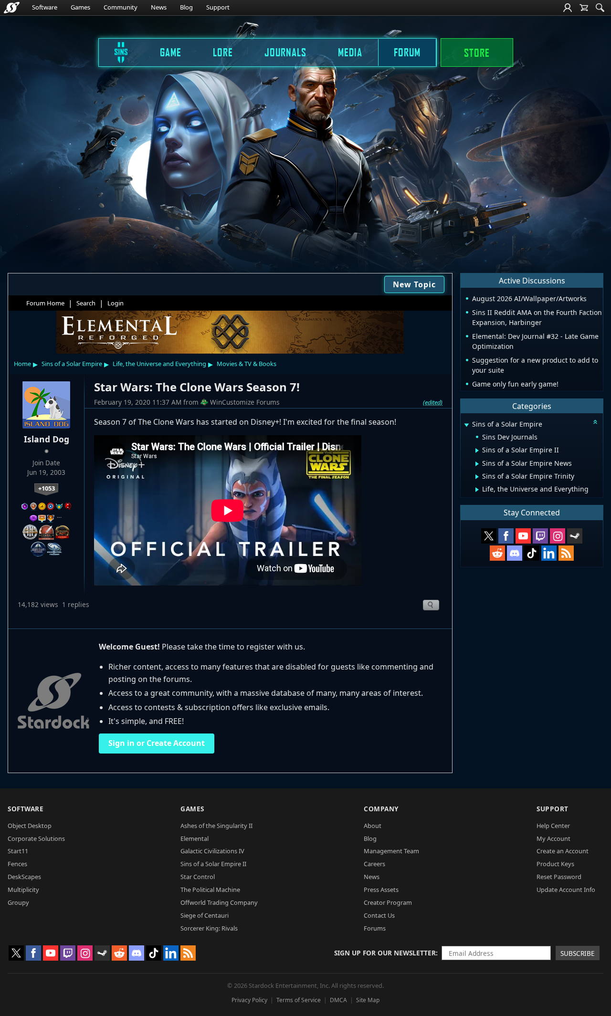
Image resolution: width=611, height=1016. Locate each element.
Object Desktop (30, 825)
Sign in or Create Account (156, 743)
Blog (186, 7)
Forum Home (45, 303)
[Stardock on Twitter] (488, 536)
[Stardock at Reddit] (497, 553)
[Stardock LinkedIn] (549, 553)
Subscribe (577, 953)
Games (80, 7)
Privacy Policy (249, 1000)
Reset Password (559, 876)
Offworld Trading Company (219, 902)
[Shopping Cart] (584, 7)
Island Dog (46, 439)
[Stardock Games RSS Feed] (566, 553)
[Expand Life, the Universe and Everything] (477, 489)
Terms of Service (298, 1000)
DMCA (338, 1000)
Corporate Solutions (36, 838)
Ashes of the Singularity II (216, 825)
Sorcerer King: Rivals (209, 928)
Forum (407, 52)
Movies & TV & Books (246, 363)
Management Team (391, 851)
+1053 (46, 488)
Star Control (197, 876)
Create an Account (563, 851)
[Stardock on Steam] (574, 536)
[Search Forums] (600, 7)
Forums (375, 928)
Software (44, 7)
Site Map (367, 1000)
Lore (223, 52)
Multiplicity (23, 889)
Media (350, 52)
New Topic (414, 284)
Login (115, 303)
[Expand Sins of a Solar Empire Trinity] (477, 476)
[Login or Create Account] (567, 7)
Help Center (553, 825)
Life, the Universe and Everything (159, 363)
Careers (374, 863)
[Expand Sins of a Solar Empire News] (477, 463)
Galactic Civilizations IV (212, 851)
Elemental (194, 838)
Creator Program (388, 902)
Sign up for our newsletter (385, 952)
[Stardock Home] (12, 7)
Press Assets (381, 889)
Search (85, 303)
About (372, 825)
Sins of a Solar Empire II (213, 863)
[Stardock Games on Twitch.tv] (540, 536)
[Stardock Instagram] (557, 536)
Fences (17, 863)
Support (218, 7)
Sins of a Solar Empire (72, 363)
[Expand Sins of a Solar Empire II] (477, 450)
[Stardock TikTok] (531, 553)
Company (381, 808)
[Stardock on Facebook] (506, 536)
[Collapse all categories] (595, 422)
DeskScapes (24, 876)
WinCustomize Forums (245, 402)
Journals (285, 52)
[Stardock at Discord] (514, 553)
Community (120, 7)
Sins (114, 52)
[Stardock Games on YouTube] (523, 536)
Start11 (18, 851)
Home (22, 363)
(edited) (432, 402)
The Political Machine (210, 889)
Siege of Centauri (204, 915)
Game (170, 52)
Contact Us (379, 915)
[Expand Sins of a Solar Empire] (466, 425)
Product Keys (555, 863)
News (159, 7)
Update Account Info (566, 889)
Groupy (18, 902)
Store (477, 52)
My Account (553, 838)
